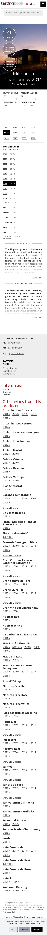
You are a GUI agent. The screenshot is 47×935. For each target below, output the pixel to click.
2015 (5, 183)
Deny (13, 929)
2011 (5, 159)
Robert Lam (16, 347)
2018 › (15, 127)
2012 (5, 188)
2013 (5, 169)
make (8, 370)
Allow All (37, 929)
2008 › (24, 138)
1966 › (15, 881)
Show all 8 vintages (12, 555)
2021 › (6, 127)
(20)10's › (8, 536)
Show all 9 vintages (12, 761)
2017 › (24, 127)
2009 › (34, 498)
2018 (5, 164)
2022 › (6, 545)
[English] (27, 4)
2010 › (15, 138)
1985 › (25, 584)
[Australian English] (31, 4)
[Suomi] (34, 4)
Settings (24, 929)
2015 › (6, 132)
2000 (5, 193)
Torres (15, 84)
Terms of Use (23, 923)
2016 (5, 154)
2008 (5, 198)
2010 (5, 179)
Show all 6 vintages (12, 508)
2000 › (33, 138)
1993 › (6, 651)
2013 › (24, 132)
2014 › (15, 132)
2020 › (6, 489)
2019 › (15, 480)
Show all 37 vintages (12, 681)
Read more (37, 277)
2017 (5, 174)
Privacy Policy (36, 923)
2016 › (33, 127)
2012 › (33, 132)
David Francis (17, 353)
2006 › (6, 502)
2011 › (6, 138)
